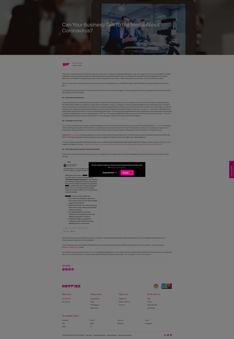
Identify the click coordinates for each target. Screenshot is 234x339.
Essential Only (108, 173)
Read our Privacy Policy (118, 167)
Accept (126, 173)
